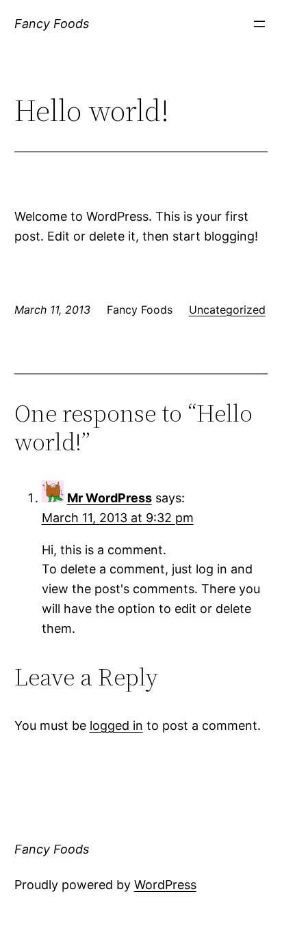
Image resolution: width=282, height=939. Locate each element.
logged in (116, 725)
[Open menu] (259, 24)
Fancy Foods (51, 23)
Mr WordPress (109, 498)
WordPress (165, 884)
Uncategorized (227, 309)
